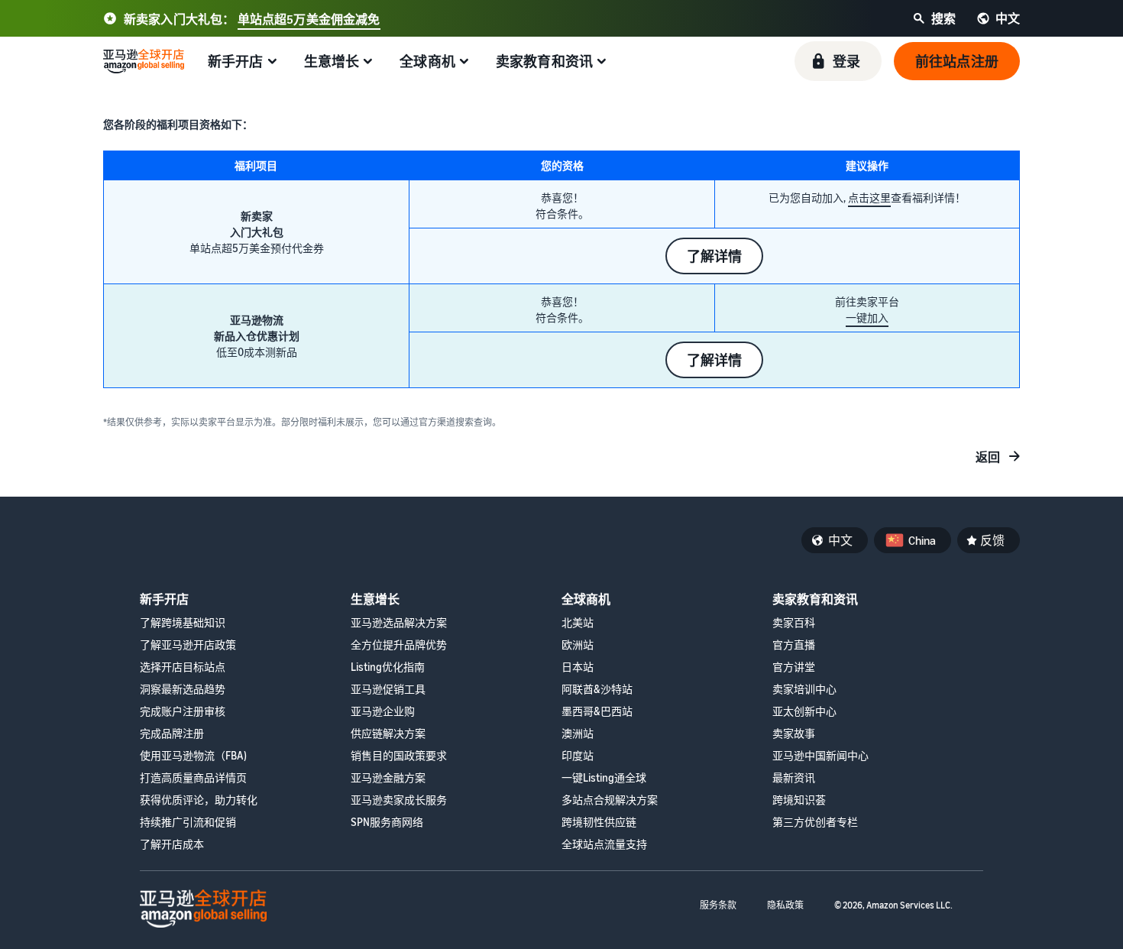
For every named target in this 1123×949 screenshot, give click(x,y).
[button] (838, 61)
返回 (988, 457)
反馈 (992, 540)
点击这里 (869, 197)
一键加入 (867, 317)
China (922, 540)
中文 (840, 540)
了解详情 (714, 256)
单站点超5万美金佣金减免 (309, 19)
